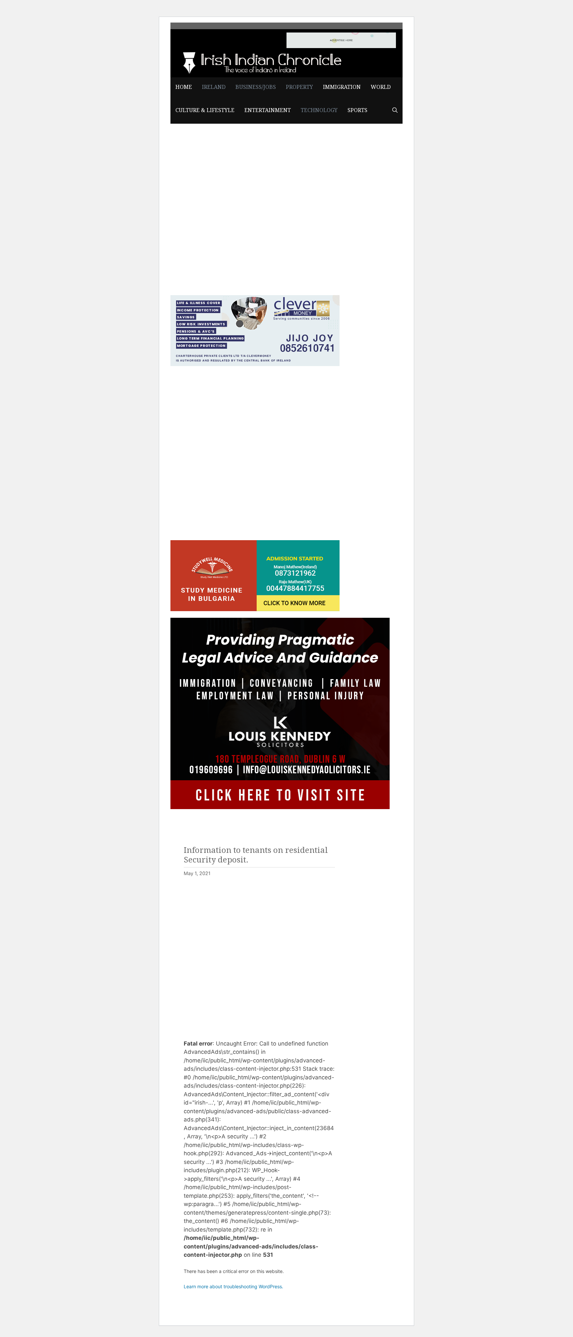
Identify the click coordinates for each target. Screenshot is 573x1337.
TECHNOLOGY (319, 110)
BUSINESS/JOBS (255, 87)
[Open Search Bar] (395, 110)
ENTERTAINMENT (267, 110)
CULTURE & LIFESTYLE (204, 110)
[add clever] (255, 364)
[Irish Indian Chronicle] (260, 61)
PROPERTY (299, 87)
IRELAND (213, 87)
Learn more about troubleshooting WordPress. (233, 1286)
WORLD (381, 87)
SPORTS (357, 110)
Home (183, 87)
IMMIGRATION (342, 87)
